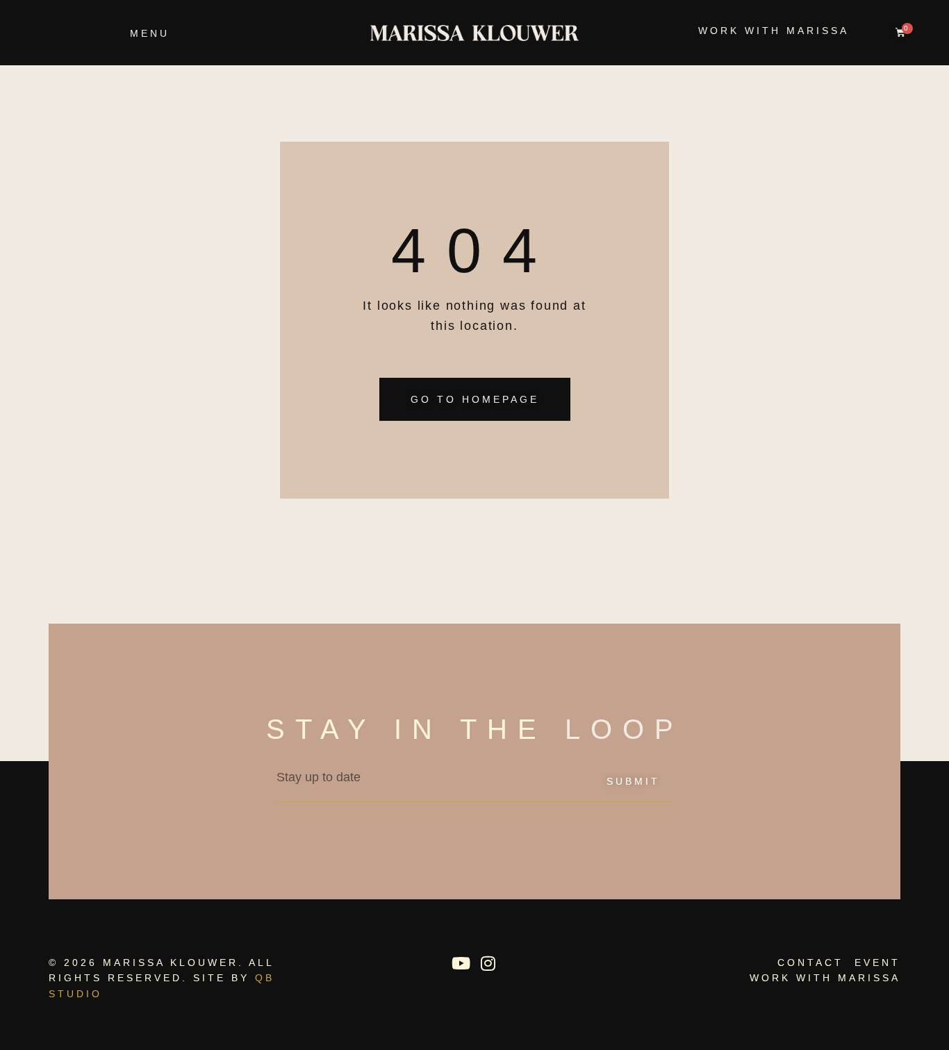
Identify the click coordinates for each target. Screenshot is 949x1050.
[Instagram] (487, 963)
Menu (150, 33)
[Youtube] (460, 963)
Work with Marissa (773, 30)
